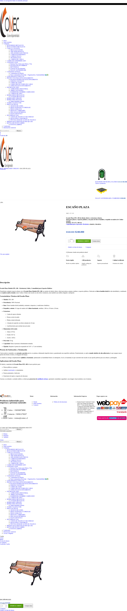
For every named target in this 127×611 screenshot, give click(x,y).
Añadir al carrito (15, 605)
